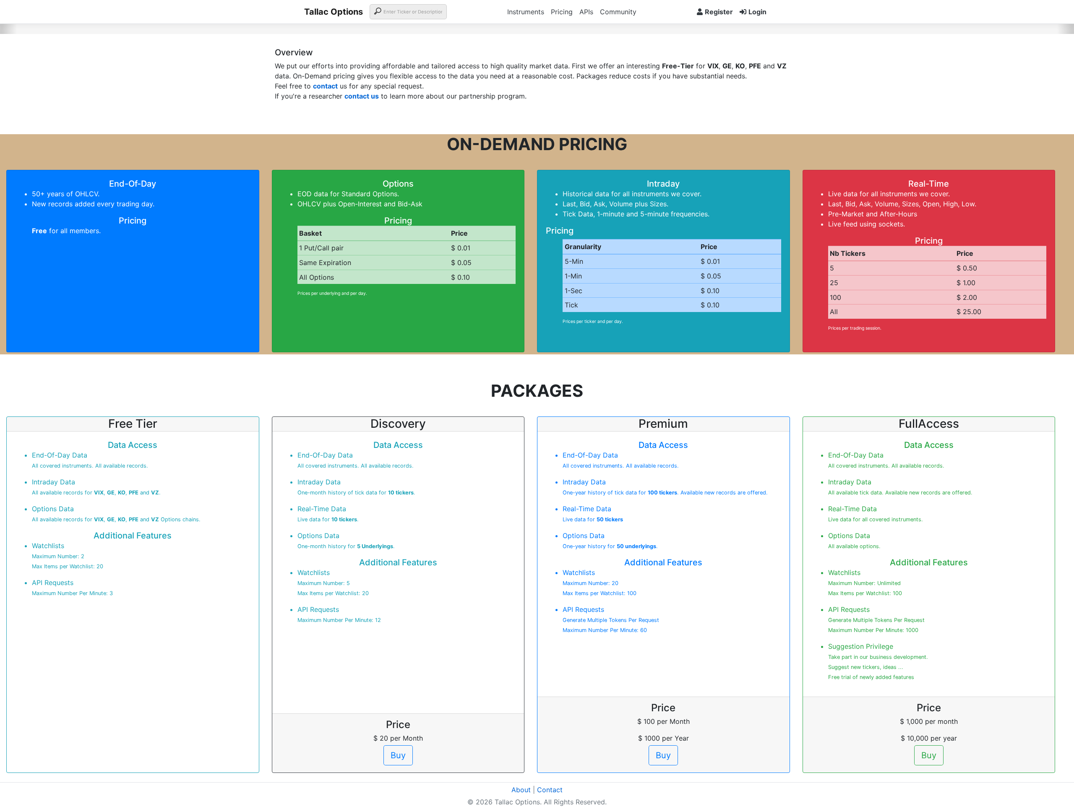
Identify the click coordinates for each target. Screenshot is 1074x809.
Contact (550, 790)
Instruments (525, 12)
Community (618, 12)
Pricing (562, 12)
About (521, 790)
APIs (586, 12)
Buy (398, 755)
